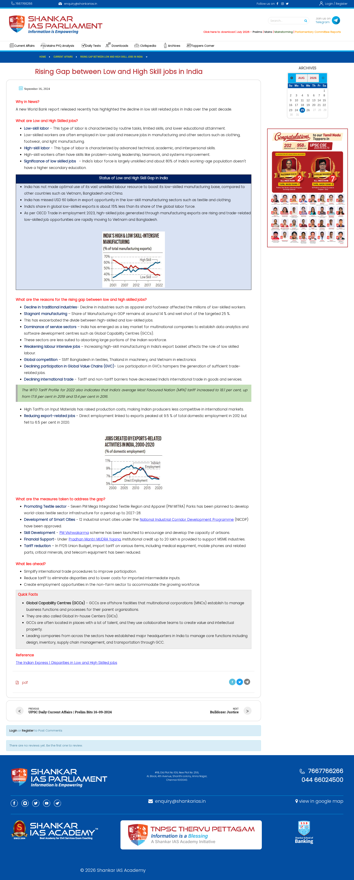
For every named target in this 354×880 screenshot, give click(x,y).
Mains (252, 32)
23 (290, 110)
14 (319, 100)
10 (296, 100)
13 (313, 100)
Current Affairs (24, 46)
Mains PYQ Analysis (60, 46)
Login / (330, 4)
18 (302, 105)
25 (302, 110)
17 (296, 105)
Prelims (241, 32)
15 (324, 100)
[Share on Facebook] (232, 682)
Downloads (120, 46)
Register (341, 4)
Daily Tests (93, 46)
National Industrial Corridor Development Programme (187, 519)
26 (308, 110)
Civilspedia (148, 46)
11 (302, 100)
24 (296, 110)
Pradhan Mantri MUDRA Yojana (95, 539)
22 (324, 105)
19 (308, 105)
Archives (174, 46)
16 (290, 105)
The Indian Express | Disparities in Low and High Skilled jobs (66, 662)
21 (319, 105)
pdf (23, 682)
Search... (276, 21)
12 (308, 100)
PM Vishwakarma (74, 532)
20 (313, 105)
